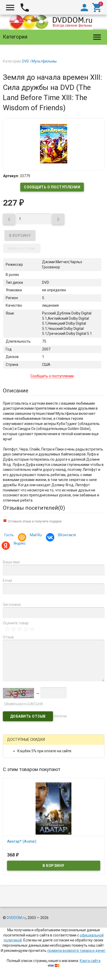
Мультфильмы (44, 61)
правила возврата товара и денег (76, 950)
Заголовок (12, 604)
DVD (25, 61)
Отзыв (8, 637)
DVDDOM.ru (16, 918)
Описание (15, 390)
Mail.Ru (36, 535)
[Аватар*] (53, 808)
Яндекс (20, 543)
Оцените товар (16, 623)
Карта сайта (90, 961)
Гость (9, 535)
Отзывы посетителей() (34, 508)
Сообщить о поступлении (52, 187)
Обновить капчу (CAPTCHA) (23, 703)
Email (7, 580)
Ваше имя (11, 562)
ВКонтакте (67, 535)
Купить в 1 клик (21, 248)
